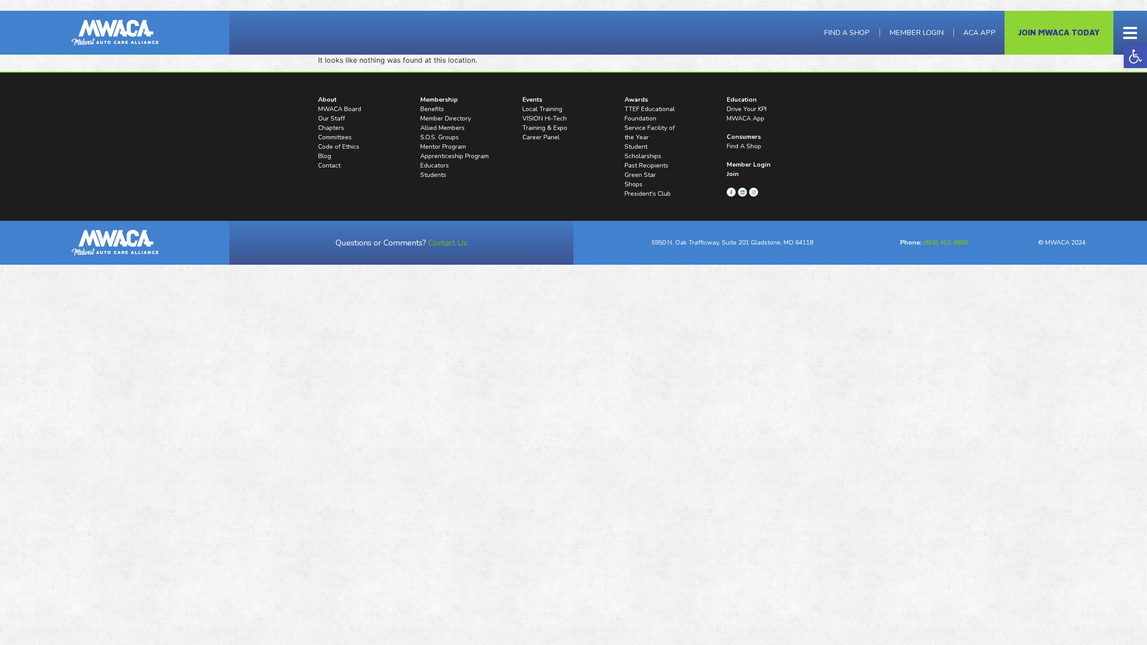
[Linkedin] (742, 192)
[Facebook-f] (731, 192)
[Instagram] (753, 192)
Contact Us (447, 242)
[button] (1135, 56)
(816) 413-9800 (945, 242)
